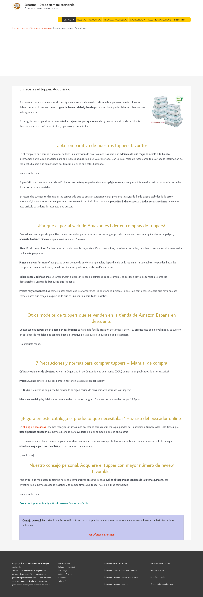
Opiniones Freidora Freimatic (162, 584)
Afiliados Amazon (65, 574)
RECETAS (81, 19)
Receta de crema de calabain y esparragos (121, 577)
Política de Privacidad (66, 567)
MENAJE (67, 19)
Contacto (62, 577)
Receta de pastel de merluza (115, 563)
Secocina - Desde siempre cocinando (50, 4)
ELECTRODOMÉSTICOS (159, 19)
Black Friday (179, 19)
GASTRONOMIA (137, 19)
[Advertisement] (101, 53)
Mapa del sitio (64, 563)
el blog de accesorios (34, 427)
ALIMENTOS (95, 19)
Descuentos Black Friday (160, 563)
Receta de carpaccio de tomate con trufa (120, 570)
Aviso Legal (62, 570)
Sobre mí (62, 581)
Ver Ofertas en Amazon (101, 534)
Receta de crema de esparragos (116, 584)
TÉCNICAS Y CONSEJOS (115, 19)
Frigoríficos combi (158, 577)
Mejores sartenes (157, 570)
